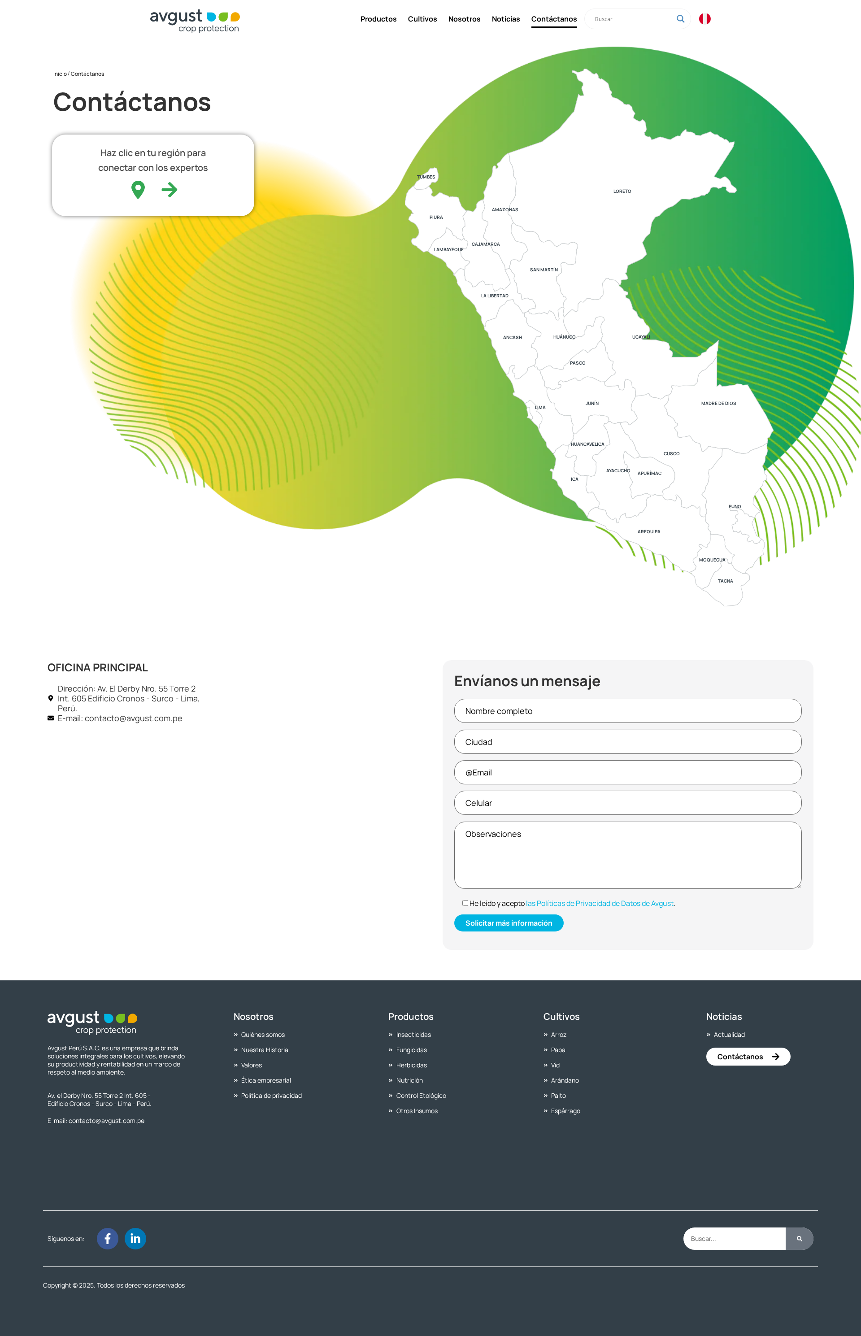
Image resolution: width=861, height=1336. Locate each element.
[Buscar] (799, 1238)
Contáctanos (554, 19)
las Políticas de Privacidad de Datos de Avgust (600, 903)
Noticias (506, 19)
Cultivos (422, 19)
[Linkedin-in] (135, 1238)
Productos (379, 19)
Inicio (60, 74)
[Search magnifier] (680, 19)
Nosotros (464, 19)
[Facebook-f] (107, 1238)
